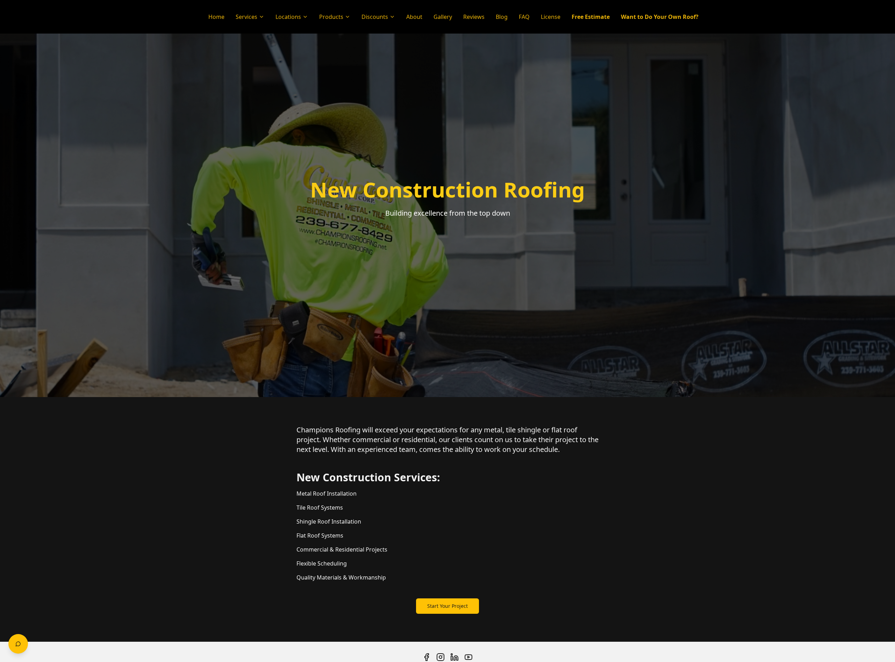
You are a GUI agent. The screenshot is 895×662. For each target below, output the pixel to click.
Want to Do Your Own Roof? (660, 17)
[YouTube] (468, 657)
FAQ (524, 17)
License (550, 17)
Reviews (474, 17)
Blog (502, 17)
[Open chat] (18, 644)
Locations (288, 17)
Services (246, 17)
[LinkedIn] (454, 657)
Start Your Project (447, 606)
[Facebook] (426, 657)
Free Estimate (591, 17)
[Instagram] (440, 657)
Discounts (374, 17)
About (414, 17)
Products (331, 17)
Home (216, 17)
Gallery (443, 17)
